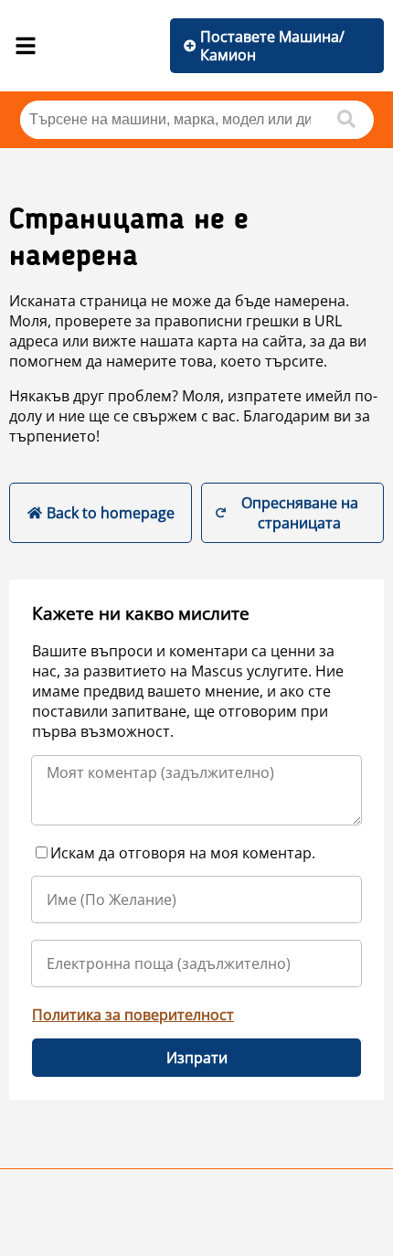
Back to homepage (111, 513)
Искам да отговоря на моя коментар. (182, 853)
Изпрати (197, 1058)
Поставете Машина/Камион (272, 46)
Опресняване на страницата (299, 513)
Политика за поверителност (133, 1015)
